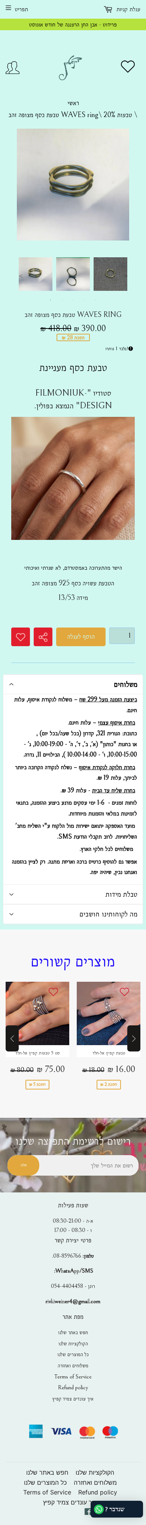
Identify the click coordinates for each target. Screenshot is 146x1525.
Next (125, 276)
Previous (20, 276)
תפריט (21, 9)
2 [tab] (62, 300)
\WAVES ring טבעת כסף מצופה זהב (56, 115)
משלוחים (125, 684)
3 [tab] (73, 300)
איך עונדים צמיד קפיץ (73, 1398)
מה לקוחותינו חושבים (108, 914)
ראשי (73, 103)
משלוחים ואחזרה (73, 1365)
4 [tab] (84, 300)
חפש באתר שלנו (73, 1332)
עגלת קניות (127, 9)
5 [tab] (95, 300)
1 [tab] (50, 300)
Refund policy (73, 1387)
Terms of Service (73, 1376)
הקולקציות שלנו (73, 1343)
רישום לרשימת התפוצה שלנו (73, 1141)
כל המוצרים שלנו (73, 1354)
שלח (24, 1165)
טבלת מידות (121, 894)
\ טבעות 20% (120, 115)
